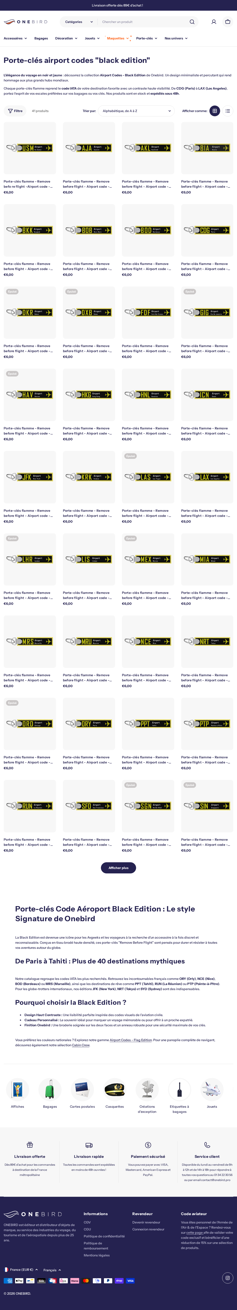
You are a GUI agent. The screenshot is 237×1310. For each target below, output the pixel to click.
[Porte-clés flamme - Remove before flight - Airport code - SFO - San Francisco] (89, 806)
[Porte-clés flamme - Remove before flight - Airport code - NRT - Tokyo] (207, 641)
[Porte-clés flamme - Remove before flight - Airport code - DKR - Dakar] (30, 312)
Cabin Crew (80, 1045)
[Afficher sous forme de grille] (214, 110)
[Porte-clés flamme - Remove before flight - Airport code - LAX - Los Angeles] (207, 477)
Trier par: (89, 111)
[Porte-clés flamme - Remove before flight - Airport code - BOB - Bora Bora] (89, 230)
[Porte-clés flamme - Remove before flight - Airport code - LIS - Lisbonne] (89, 559)
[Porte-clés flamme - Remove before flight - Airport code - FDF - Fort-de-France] (148, 312)
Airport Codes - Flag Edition (131, 1040)
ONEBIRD (23, 1293)
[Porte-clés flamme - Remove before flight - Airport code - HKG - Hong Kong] (89, 395)
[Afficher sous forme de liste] (227, 110)
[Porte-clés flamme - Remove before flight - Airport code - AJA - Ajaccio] (89, 148)
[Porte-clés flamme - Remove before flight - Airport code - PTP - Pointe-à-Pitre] (207, 724)
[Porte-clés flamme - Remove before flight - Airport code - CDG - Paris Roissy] (207, 230)
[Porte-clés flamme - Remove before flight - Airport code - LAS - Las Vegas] (148, 477)
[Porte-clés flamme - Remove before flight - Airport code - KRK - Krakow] (89, 477)
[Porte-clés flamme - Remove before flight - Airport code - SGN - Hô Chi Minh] (148, 806)
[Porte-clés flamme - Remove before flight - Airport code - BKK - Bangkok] (30, 230)
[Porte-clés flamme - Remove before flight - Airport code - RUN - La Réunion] (30, 806)
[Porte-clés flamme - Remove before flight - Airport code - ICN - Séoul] (207, 395)
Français (50, 1270)
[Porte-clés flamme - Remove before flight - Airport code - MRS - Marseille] (30, 641)
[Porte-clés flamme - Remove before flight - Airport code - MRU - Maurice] (89, 641)
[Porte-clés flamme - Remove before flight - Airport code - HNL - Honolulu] (148, 395)
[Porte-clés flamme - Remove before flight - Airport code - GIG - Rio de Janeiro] (207, 312)
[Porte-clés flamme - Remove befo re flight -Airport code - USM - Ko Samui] (30, 148)
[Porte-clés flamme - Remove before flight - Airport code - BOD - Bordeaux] (148, 230)
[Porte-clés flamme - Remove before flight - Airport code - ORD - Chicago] (30, 724)
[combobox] (129, 21)
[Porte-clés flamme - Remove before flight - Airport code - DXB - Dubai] (89, 312)
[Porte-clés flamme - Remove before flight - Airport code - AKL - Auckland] (148, 148)
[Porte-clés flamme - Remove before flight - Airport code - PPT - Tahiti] (148, 724)
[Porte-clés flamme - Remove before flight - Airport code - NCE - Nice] (148, 641)
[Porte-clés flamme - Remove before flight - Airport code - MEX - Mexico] (148, 559)
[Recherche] (192, 22)
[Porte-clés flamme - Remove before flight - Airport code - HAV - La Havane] (30, 395)
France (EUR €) (21, 1270)
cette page (194, 1232)
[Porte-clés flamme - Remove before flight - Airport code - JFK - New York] (30, 477)
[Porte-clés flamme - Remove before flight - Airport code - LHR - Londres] (30, 559)
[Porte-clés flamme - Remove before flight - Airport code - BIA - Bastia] (207, 148)
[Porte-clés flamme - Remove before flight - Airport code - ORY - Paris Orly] (89, 724)
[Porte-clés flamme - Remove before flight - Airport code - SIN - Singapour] (207, 806)
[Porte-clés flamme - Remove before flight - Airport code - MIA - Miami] (207, 559)
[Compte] (214, 22)
